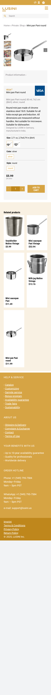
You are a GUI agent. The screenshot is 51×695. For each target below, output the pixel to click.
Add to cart (36, 189)
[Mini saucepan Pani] (14, 273)
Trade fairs (11, 403)
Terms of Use (12, 436)
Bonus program (13, 396)
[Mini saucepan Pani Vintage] (37, 226)
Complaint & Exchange (17, 428)
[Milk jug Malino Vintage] (37, 263)
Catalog (9, 384)
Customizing (12, 388)
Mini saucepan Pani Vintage (35, 242)
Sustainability (12, 407)
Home (7, 25)
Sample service (13, 392)
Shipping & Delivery (15, 424)
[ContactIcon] (35, 2)
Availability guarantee (17, 399)
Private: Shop (18, 25)
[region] (8, 50)
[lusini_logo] (9, 8)
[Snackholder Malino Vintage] (14, 226)
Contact (9, 432)
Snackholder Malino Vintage (12, 242)
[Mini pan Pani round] (17, 144)
